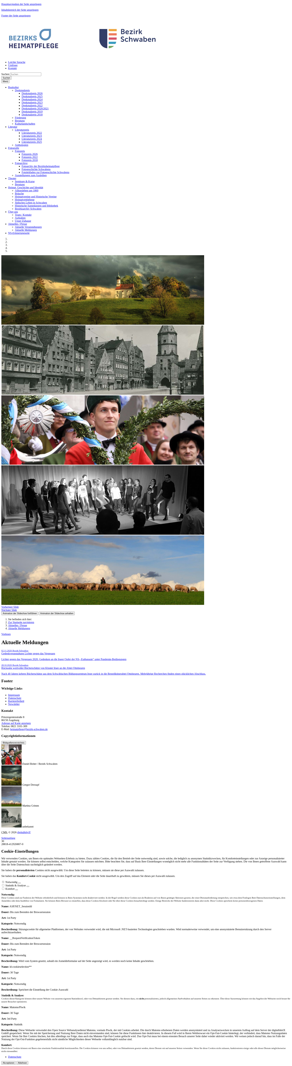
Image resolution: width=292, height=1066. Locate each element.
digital (24, 832)
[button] (13, 87)
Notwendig (11, 882)
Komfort (10, 888)
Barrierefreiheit (16, 701)
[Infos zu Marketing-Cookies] (28, 886)
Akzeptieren (8, 1063)
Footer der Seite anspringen (16, 15)
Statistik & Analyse (15, 885)
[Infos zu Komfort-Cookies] (16, 889)
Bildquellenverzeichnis (14, 742)
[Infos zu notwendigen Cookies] (19, 882)
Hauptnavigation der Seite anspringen (21, 4)
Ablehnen (22, 1063)
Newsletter (14, 704)
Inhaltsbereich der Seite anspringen (20, 9)
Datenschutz (14, 698)
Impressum (14, 695)
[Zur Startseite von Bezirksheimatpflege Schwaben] (82, 56)
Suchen (5, 74)
